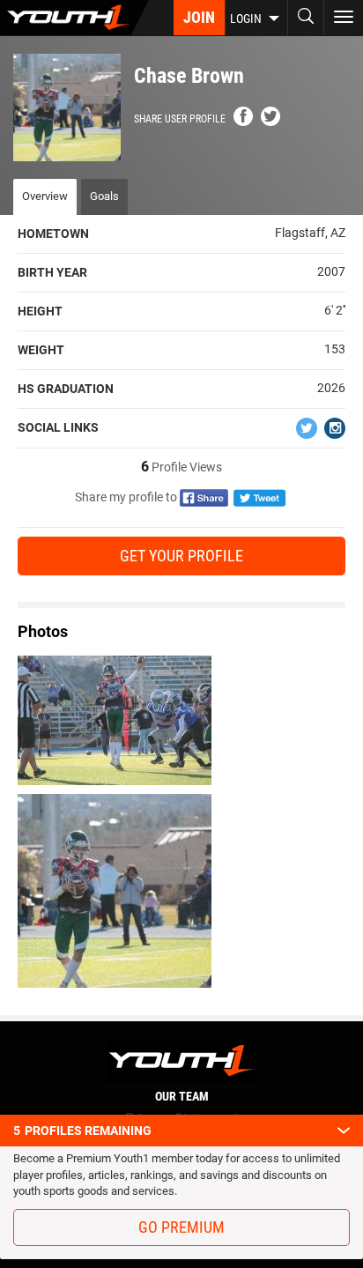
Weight (41, 350)
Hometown (53, 233)
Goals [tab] (104, 196)
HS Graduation (66, 389)
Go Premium (181, 1227)
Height (40, 311)
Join (199, 17)
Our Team (182, 1096)
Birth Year (52, 272)
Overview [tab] (45, 196)
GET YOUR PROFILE (181, 555)
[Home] (74, 17)
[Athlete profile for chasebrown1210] (181, 891)
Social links (58, 427)
